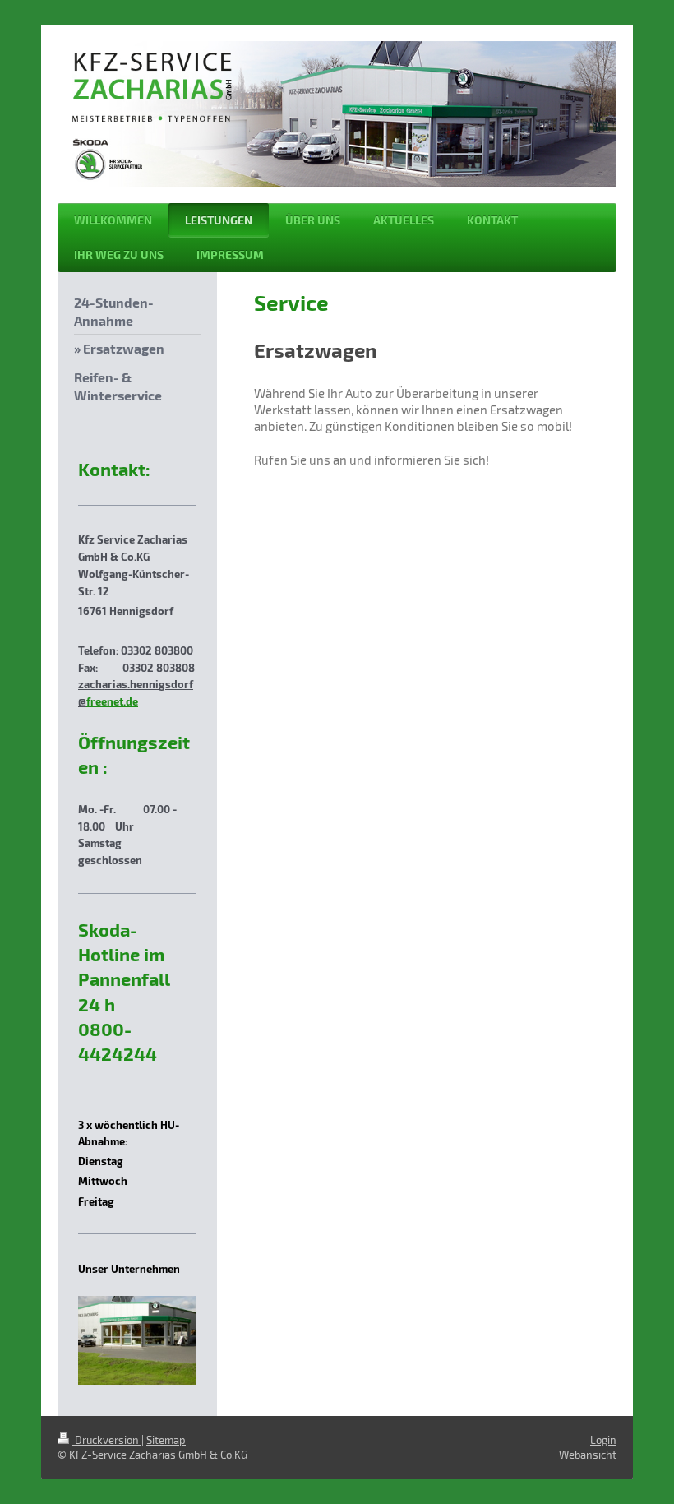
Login (603, 1439)
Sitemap (166, 1439)
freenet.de (112, 701)
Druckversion (106, 1439)
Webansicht (587, 1454)
